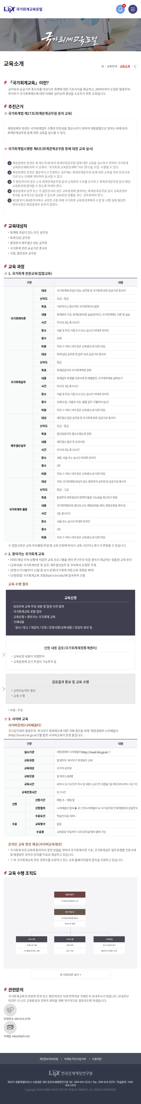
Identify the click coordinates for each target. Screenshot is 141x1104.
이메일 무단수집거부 (75, 1059)
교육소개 (125, 66)
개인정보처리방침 (48, 1059)
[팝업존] (120, 9)
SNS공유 (134, 66)
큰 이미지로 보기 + (70, 974)
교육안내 (112, 66)
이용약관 (97, 1059)
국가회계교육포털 (23, 9)
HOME (102, 66)
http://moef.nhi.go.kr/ (95, 752)
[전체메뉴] (132, 9)
